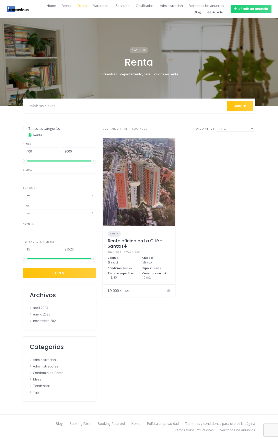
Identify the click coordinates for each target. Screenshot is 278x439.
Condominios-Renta (48, 373)
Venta (66, 5)
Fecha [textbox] (222, 128)
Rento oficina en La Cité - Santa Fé (135, 243)
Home (51, 5)
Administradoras (45, 366)
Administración (171, 5)
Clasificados (144, 5)
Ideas (37, 379)
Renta (82, 5)
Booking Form (80, 423)
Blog (197, 12)
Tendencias (41, 386)
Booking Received (111, 423)
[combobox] (59, 195)
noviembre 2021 (45, 321)
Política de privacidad (163, 423)
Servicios (122, 5)
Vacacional (101, 5)
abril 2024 (40, 308)
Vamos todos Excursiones (194, 430)
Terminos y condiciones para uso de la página (220, 423)
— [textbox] (28, 195)
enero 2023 (41, 314)
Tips (36, 392)
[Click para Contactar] (168, 290)
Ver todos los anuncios (206, 5)
